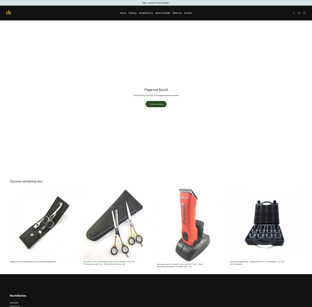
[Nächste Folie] (225, 224)
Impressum (14, 302)
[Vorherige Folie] (160, 224)
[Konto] (299, 13)
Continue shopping (156, 104)
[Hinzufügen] (78, 256)
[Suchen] (294, 13)
